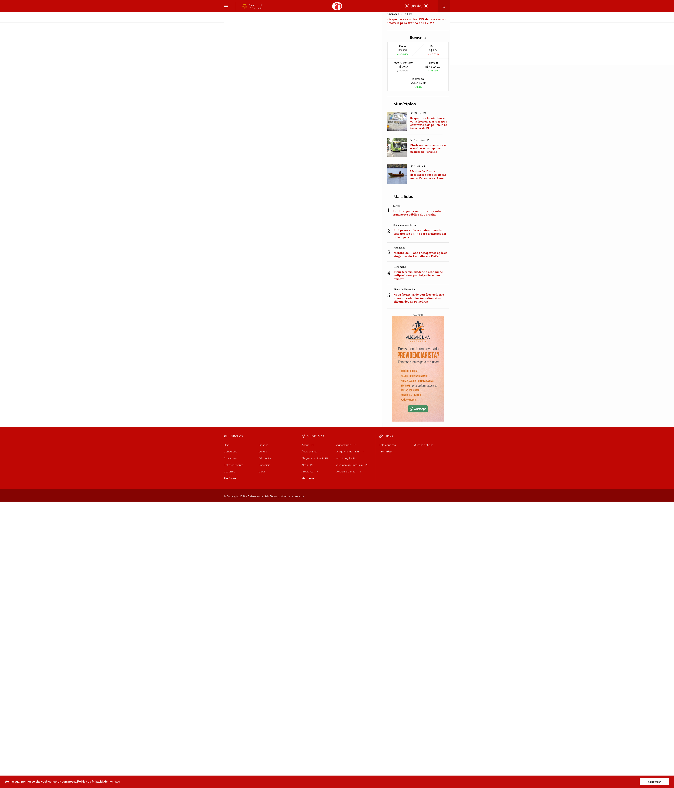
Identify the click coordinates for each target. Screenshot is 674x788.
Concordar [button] (654, 781)
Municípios (405, 104)
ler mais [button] (115, 781)
